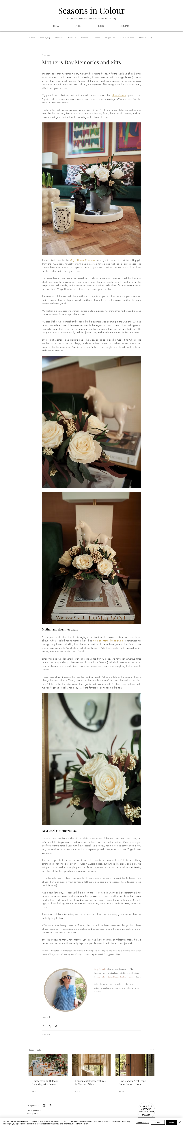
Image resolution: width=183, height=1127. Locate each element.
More (141, 37)
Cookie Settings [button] (142, 1122)
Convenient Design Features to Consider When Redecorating (90, 1082)
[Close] (179, 1122)
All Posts (32, 37)
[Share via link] (56, 1026)
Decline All (158, 1122)
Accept (171, 1122)
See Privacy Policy (80, 1123)
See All (151, 1049)
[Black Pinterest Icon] (50, 1105)
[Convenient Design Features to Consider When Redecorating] (91, 1065)
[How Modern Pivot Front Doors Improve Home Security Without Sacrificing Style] (134, 1065)
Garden (97, 37)
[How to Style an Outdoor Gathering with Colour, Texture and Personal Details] (48, 1065)
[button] (101, 26)
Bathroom (72, 37)
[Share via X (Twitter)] (49, 1026)
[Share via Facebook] (43, 1026)
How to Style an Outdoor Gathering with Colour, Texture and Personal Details (47, 1082)
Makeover (59, 37)
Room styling (45, 37)
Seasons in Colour (91, 10)
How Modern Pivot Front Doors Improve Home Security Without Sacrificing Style (134, 1082)
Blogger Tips (110, 37)
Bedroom (84, 37)
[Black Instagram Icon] (44, 1105)
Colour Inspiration (127, 37)
